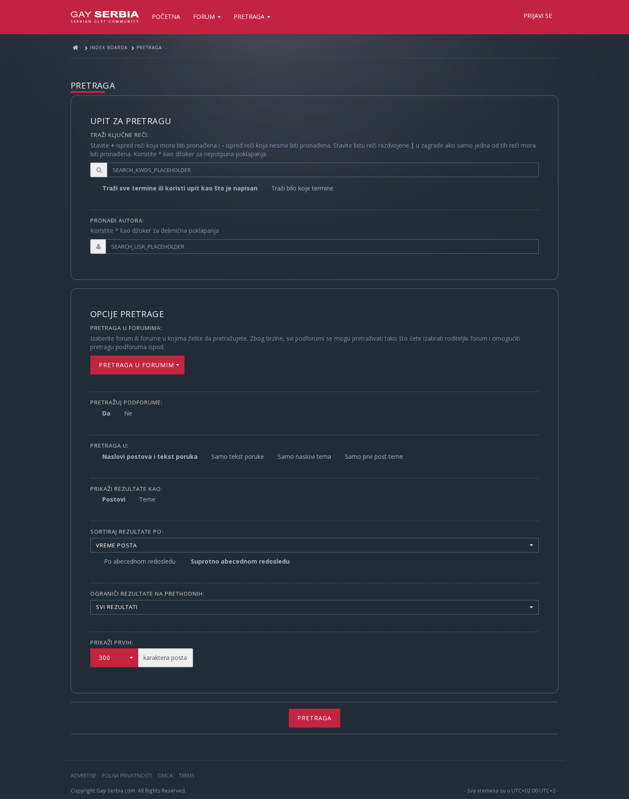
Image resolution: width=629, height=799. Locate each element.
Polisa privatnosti (127, 775)
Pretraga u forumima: (126, 328)
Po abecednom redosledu (139, 561)
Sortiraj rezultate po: (126, 531)
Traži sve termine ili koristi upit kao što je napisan (180, 188)
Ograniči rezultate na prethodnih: (147, 593)
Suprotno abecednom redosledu (240, 561)
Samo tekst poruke (237, 456)
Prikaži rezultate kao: (126, 489)
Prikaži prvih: (112, 642)
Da (106, 413)
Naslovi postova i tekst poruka (150, 456)
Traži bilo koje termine (302, 188)
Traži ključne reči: (119, 135)
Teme (147, 499)
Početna (166, 16)
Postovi (113, 499)
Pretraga (250, 16)
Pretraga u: (109, 445)
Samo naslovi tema (304, 456)
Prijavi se (537, 16)
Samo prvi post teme (374, 456)
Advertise (83, 775)
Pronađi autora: (117, 220)
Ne (128, 413)
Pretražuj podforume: (126, 402)
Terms (186, 775)
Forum (205, 16)
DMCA (165, 775)
